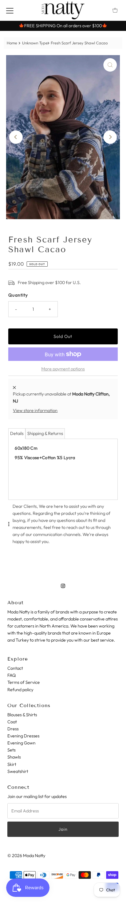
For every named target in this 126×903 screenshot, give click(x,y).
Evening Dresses (23, 736)
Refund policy (20, 689)
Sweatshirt (17, 771)
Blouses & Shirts (22, 715)
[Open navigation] (10, 10)
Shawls (14, 757)
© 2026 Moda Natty (26, 855)
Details (17, 433)
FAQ (11, 675)
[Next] (110, 137)
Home (12, 42)
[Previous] (16, 137)
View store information (35, 410)
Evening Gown (21, 743)
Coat (12, 722)
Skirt (11, 764)
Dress (13, 729)
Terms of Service (23, 682)
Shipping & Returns (45, 433)
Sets (11, 750)
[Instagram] (63, 585)
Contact (15, 668)
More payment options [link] (63, 369)
